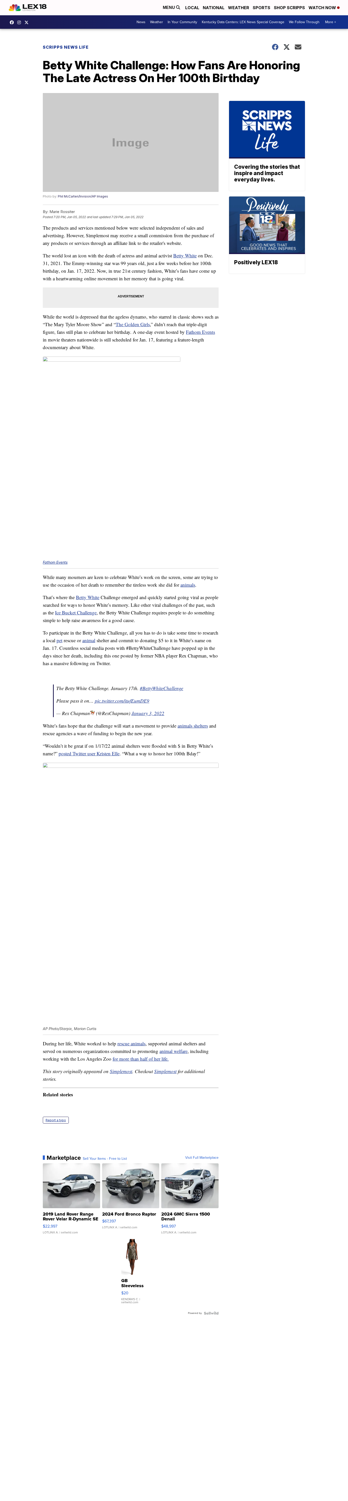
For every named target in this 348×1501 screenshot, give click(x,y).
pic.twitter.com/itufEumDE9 (122, 700)
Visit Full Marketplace (202, 1158)
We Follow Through (304, 22)
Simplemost (121, 1071)
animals (187, 585)
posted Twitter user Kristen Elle (89, 753)
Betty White (185, 255)
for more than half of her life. (141, 1059)
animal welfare (173, 1051)
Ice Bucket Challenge (76, 612)
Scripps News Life (66, 47)
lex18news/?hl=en (20, 22)
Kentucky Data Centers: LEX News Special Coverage (243, 22)
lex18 (13, 22)
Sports (261, 7)
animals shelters (193, 725)
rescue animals (131, 1043)
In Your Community (182, 22)
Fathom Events (200, 332)
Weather (238, 7)
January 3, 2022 (147, 713)
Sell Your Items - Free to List (105, 1159)
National (213, 7)
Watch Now (323, 7)
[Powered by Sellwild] (211, 1313)
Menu (169, 7)
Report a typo (56, 1120)
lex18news (27, 22)
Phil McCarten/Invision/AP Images (83, 196)
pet (59, 640)
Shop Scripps (289, 7)
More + (330, 22)
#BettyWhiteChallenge (161, 688)
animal (88, 640)
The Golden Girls (133, 324)
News (141, 22)
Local (192, 7)
